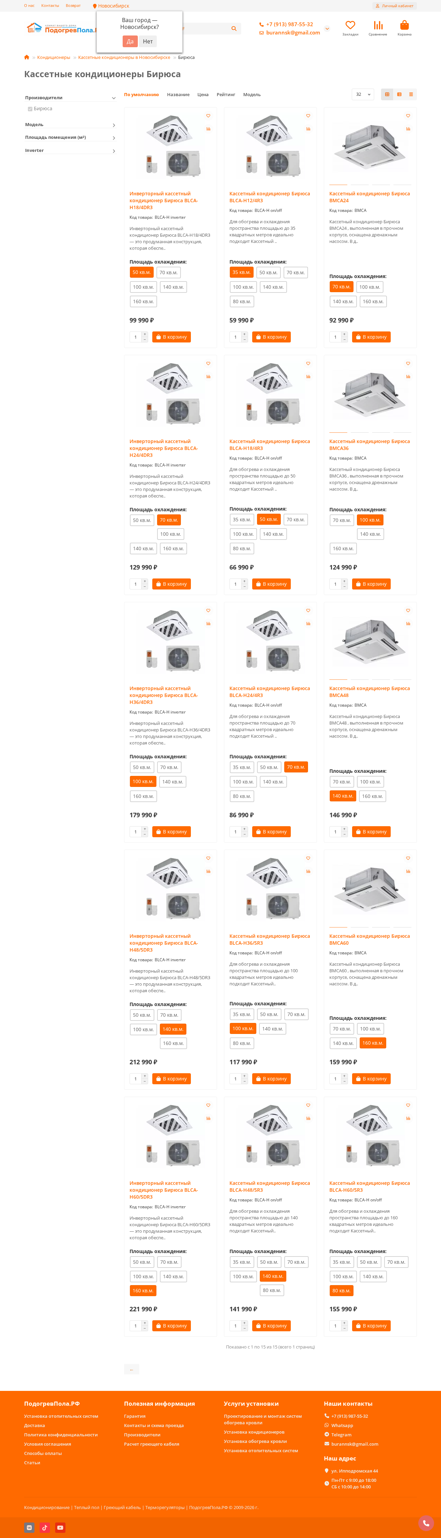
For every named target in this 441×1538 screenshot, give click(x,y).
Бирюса (43, 108)
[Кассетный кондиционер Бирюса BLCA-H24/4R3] (270, 641)
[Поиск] (234, 28)
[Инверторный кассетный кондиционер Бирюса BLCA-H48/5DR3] (171, 889)
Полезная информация (159, 1403)
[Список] (399, 94)
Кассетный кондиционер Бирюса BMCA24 (369, 197)
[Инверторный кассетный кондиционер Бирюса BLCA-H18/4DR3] (171, 147)
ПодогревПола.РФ (52, 1403)
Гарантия (134, 1416)
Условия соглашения (47, 1444)
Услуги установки (251, 1403)
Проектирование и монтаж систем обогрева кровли (263, 1419)
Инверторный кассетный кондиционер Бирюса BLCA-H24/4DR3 (164, 448)
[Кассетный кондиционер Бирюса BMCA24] (370, 147)
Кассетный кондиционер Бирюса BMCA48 (369, 691)
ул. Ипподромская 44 (354, 1471)
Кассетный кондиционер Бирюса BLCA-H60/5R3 (369, 1186)
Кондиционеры (53, 57)
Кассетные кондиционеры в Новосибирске (124, 57)
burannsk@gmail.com (293, 32)
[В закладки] (208, 116)
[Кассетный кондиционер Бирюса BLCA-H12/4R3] (270, 147)
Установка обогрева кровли (255, 1441)
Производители (142, 1435)
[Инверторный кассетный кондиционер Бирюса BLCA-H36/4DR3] (171, 641)
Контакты (50, 5)
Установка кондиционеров (254, 1432)
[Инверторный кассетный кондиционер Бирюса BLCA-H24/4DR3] (171, 394)
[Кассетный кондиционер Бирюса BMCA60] (370, 889)
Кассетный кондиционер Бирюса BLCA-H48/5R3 (269, 1186)
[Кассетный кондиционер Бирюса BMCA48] (370, 641)
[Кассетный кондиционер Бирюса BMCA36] (370, 394)
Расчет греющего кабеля (151, 1444)
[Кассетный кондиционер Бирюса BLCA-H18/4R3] (270, 394)
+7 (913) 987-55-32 (289, 24)
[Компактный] (411, 94)
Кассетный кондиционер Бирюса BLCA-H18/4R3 (269, 444)
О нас (29, 5)
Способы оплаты (43, 1453)
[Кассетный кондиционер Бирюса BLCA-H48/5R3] (270, 1136)
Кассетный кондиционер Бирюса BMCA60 (369, 939)
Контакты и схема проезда (154, 1425)
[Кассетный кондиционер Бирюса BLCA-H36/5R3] (270, 889)
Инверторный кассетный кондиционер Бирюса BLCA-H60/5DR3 (164, 1190)
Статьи (32, 1462)
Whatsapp (342, 1425)
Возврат (73, 5)
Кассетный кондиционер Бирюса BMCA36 (369, 444)
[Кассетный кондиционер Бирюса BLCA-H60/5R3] (370, 1136)
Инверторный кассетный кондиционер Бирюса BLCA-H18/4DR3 (164, 200)
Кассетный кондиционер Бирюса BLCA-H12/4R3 (269, 197)
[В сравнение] (208, 129)
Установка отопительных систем (61, 1416)
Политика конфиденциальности (61, 1435)
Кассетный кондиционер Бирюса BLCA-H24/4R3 (269, 691)
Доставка (34, 1425)
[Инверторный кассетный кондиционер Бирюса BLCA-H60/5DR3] (171, 1136)
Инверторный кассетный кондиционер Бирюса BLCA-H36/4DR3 (164, 695)
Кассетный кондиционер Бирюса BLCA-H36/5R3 (269, 939)
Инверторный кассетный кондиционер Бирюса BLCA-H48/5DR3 (164, 943)
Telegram (341, 1435)
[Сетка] (387, 94)
